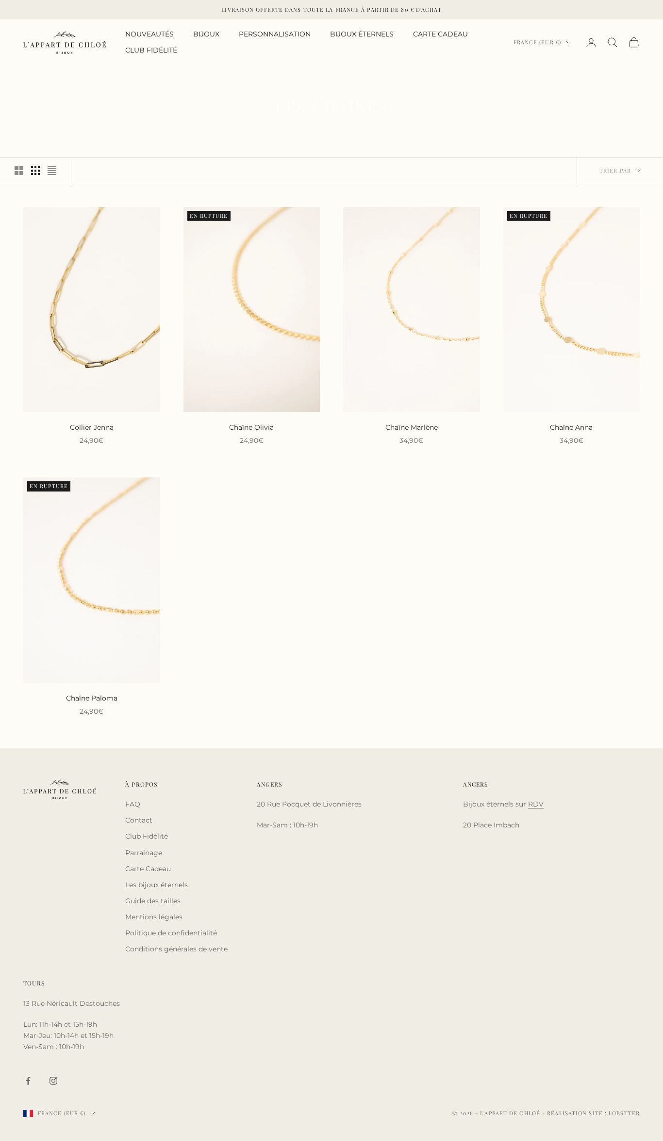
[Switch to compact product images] (52, 171)
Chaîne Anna (571, 427)
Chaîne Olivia (251, 427)
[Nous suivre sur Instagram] (53, 1081)
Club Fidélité (146, 836)
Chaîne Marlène (411, 427)
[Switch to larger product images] (19, 171)
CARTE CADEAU (440, 34)
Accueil (36, 79)
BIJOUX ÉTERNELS (362, 34)
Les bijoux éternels (156, 884)
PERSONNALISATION (275, 34)
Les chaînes (104, 79)
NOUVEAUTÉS (149, 34)
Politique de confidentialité (171, 933)
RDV (536, 804)
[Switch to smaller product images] (35, 171)
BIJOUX (206, 34)
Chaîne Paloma (91, 698)
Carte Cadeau (148, 868)
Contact (138, 820)
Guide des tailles (153, 900)
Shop (67, 79)
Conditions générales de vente (176, 949)
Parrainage (143, 852)
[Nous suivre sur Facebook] (28, 1081)
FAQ (132, 804)
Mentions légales (153, 917)
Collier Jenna (92, 427)
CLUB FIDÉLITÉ (151, 50)
